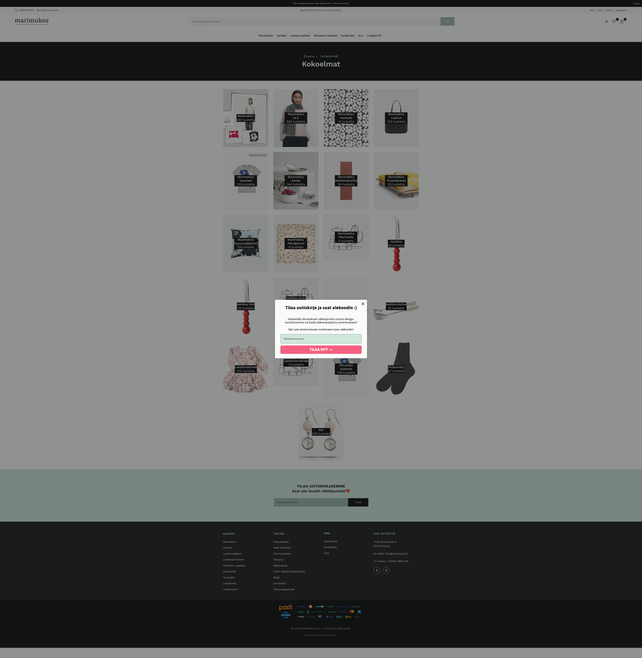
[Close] (363, 304)
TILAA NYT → (321, 349)
